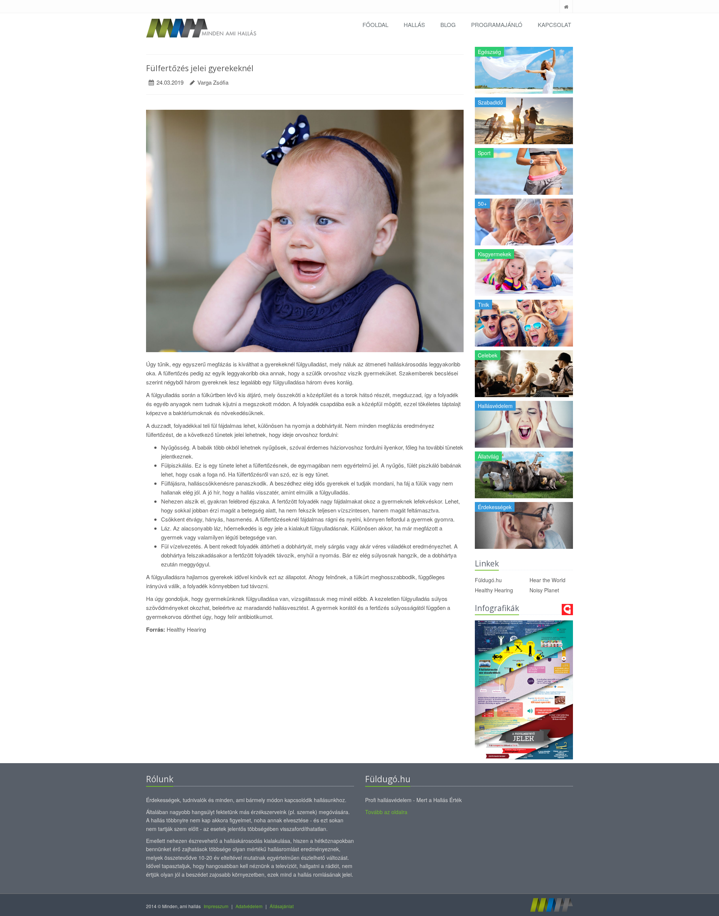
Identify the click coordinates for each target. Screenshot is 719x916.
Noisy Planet (544, 590)
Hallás (414, 24)
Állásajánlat (282, 906)
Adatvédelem (249, 906)
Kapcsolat (554, 24)
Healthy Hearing (494, 590)
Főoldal (375, 24)
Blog (448, 24)
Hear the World (547, 580)
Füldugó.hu (488, 580)
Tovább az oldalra (386, 812)
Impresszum (216, 906)
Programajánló (496, 24)
